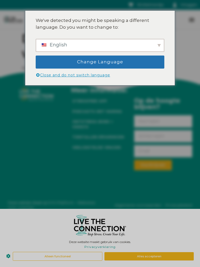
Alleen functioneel (58, 256)
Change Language (100, 61)
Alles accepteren (149, 256)
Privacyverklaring (100, 247)
